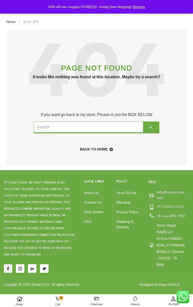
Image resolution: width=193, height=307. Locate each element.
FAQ (87, 221)
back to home (94, 149)
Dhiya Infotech (169, 285)
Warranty (123, 202)
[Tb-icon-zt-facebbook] (8, 268)
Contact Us (93, 202)
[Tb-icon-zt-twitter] (44, 268)
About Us (91, 193)
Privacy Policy (127, 212)
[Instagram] (20, 268)
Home (19, 304)
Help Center (93, 212)
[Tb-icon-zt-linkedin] (32, 268)
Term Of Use (126, 193)
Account (174, 303)
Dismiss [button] (139, 7)
